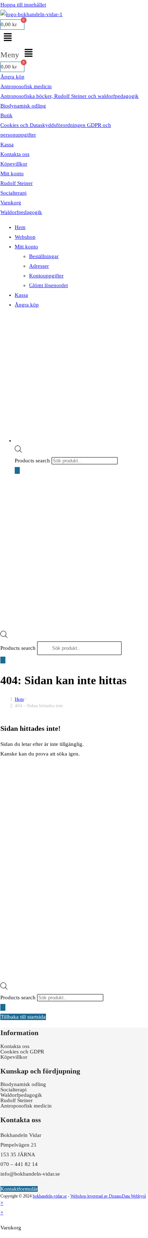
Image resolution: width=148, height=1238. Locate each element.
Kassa (7, 144)
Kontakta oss (14, 154)
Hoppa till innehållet (23, 5)
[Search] (17, 470)
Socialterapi (13, 193)
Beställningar (44, 256)
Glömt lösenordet (48, 285)
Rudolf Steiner (16, 183)
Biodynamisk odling (23, 106)
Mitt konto (12, 173)
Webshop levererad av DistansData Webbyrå (108, 1196)
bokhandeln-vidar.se (50, 1196)
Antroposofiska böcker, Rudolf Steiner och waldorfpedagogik (69, 96)
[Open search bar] (18, 449)
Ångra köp (12, 77)
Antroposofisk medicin (26, 86)
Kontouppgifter (46, 275)
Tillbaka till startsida (23, 1017)
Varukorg (10, 202)
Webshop (25, 237)
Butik (6, 115)
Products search (33, 460)
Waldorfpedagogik (21, 212)
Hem (20, 227)
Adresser (39, 266)
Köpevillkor (13, 164)
